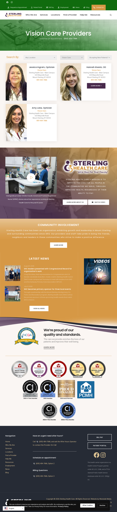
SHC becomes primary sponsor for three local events (47, 289)
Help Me (83, 15)
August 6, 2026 (29, 266)
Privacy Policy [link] (63, 506)
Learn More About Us (75, 202)
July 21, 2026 (28, 286)
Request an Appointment (18, 7)
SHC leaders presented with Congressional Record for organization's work (48, 270)
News (77, 7)
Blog (87, 7)
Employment (64, 7)
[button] (13, 508)
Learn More (95, 86)
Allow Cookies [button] (87, 505)
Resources (95, 15)
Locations (55, 15)
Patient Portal (37, 7)
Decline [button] (102, 505)
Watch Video (99, 202)
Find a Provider (70, 15)
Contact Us (100, 7)
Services (44, 15)
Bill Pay (51, 7)
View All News (39, 308)
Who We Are (31, 15)
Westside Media (105, 499)
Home (7, 442)
